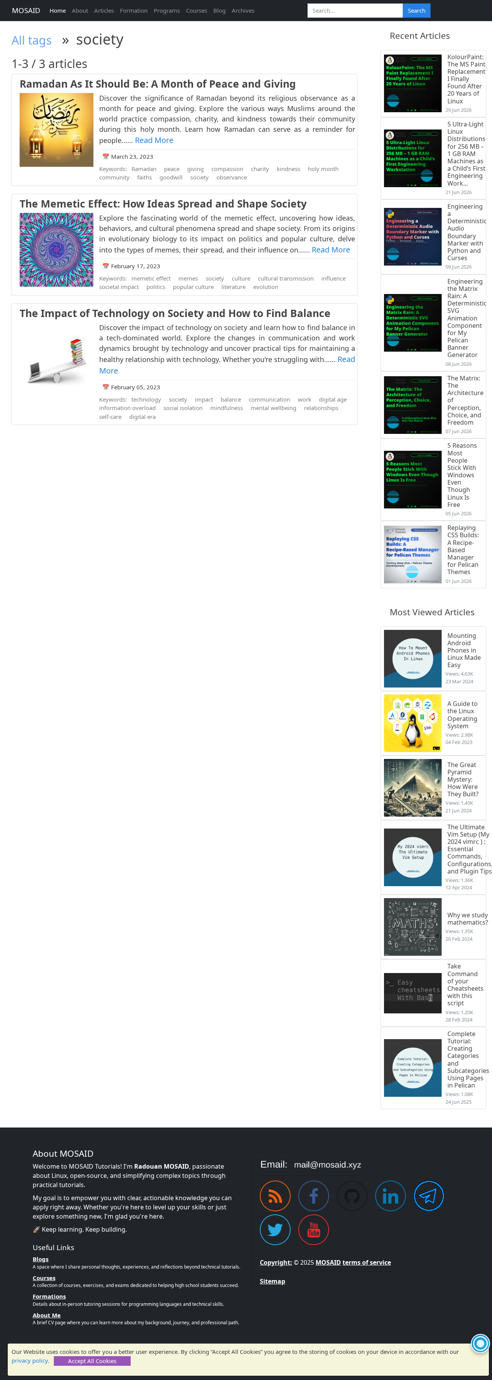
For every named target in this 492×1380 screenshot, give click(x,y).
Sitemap (272, 1281)
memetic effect (151, 278)
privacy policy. (30, 1360)
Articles (104, 10)
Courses (196, 10)
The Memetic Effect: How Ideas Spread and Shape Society (163, 204)
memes (188, 278)
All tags (32, 40)
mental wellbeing (273, 408)
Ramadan (143, 169)
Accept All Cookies (92, 1361)
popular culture (193, 287)
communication (269, 399)
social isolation (183, 408)
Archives (243, 10)
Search (417, 10)
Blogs (40, 1259)
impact (204, 399)
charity (260, 169)
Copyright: (276, 1262)
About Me (47, 1315)
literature (233, 287)
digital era (142, 416)
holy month (323, 169)
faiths (144, 177)
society (199, 177)
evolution (265, 287)
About (80, 10)
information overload (127, 408)
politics (155, 287)
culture (241, 278)
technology (146, 399)
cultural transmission (286, 278)
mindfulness (226, 408)
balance (231, 399)
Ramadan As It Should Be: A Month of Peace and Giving (158, 84)
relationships (321, 408)
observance (231, 177)
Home (58, 10)
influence (333, 278)
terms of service (366, 1262)
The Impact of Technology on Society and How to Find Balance (175, 313)
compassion (227, 169)
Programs (167, 10)
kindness (288, 169)
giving (195, 169)
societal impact (119, 287)
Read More (154, 140)
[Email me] (355, 1164)
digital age (333, 399)
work (304, 399)
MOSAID (26, 10)
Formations (49, 1296)
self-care (110, 416)
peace (172, 169)
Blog (219, 10)
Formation (134, 10)
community (114, 177)
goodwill (171, 177)
